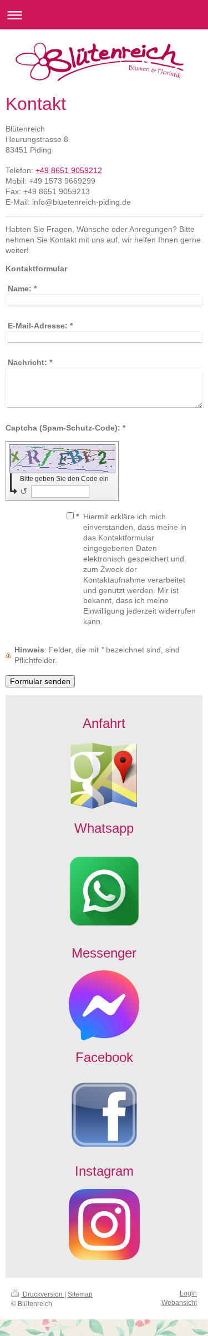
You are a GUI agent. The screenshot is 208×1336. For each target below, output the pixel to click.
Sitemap (80, 1294)
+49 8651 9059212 (68, 170)
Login (188, 1293)
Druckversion (42, 1294)
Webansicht (179, 1303)
